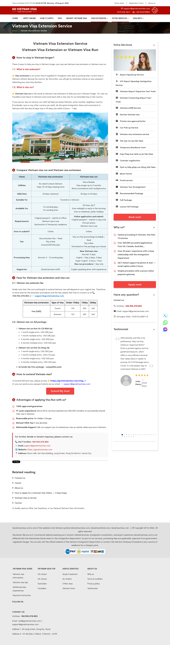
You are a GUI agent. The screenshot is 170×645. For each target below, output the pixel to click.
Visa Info (137, 18)
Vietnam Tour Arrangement (132, 187)
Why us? (119, 227)
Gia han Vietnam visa (129, 114)
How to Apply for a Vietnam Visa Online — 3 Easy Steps (41, 493)
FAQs (31, 508)
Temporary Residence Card (132, 147)
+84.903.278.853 (40, 442)
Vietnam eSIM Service (130, 108)
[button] (122, 434)
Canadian (42, 588)
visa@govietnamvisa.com (29, 621)
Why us (90, 574)
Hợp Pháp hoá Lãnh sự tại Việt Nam (136, 154)
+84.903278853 (143, 12)
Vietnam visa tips (20, 582)
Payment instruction (22, 595)
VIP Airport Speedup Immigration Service (133, 83)
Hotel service (126, 180)
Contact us (20, 478)
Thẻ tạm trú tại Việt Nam (131, 141)
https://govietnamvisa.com (39, 449)
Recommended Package (131, 193)
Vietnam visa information (18, 576)
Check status (119, 3)
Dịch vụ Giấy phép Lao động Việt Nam (137, 167)
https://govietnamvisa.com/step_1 (68, 380)
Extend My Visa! (60, 391)
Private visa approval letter (132, 121)
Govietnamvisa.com (143, 535)
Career (18, 483)
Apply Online (29, 18)
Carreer (18, 503)
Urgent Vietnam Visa (76, 18)
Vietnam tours (68, 588)
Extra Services (119, 18)
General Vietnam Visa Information (69, 508)
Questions (42, 508)
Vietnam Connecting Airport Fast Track (133, 100)
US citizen (42, 574)
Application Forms (136, 3)
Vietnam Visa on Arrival (25, 498)
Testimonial (121, 329)
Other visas (67, 583)
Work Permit (125, 173)
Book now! (135, 217)
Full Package (125, 200)
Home (15, 18)
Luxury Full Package (129, 206)
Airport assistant (70, 574)
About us (151, 3)
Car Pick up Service (128, 127)
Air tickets (67, 579)
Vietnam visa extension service (134, 134)
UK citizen (42, 579)
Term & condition (95, 579)
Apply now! (135, 284)
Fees (60, 18)
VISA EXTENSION (98, 18)
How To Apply (47, 18)
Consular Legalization (129, 160)
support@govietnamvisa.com (137, 8)
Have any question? (126, 294)
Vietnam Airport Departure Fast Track (137, 91)
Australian (42, 583)
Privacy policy (93, 583)
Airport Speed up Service (131, 74)
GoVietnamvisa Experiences (19, 589)
